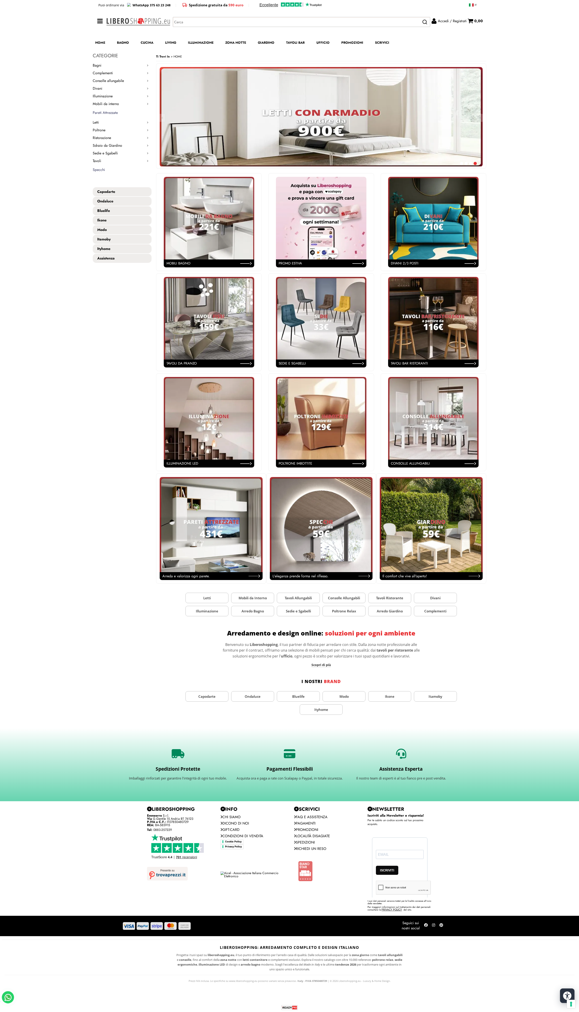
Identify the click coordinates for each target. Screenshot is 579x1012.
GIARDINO (266, 42)
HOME (100, 42)
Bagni (97, 65)
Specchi (99, 169)
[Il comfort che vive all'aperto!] (431, 528)
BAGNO (123, 42)
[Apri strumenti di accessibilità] (567, 995)
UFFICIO (323, 42)
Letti (96, 122)
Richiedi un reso (311, 848)
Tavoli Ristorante (389, 598)
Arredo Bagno (253, 611)
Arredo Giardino (390, 611)
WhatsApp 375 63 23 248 (152, 5)
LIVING (170, 42)
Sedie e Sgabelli (105, 153)
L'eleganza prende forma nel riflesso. (300, 576)
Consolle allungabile (108, 80)
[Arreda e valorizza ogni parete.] (211, 528)
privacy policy (392, 910)
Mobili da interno (106, 103)
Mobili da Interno (253, 598)
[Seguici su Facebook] (425, 926)
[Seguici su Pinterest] (441, 926)
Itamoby (435, 696)
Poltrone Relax (344, 611)
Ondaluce (253, 696)
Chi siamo (231, 817)
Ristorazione (102, 137)
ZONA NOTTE (235, 42)
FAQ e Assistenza (311, 817)
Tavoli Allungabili (298, 598)
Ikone (389, 696)
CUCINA (147, 42)
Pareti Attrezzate (105, 112)
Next (480, 118)
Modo (344, 696)
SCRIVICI (382, 42)
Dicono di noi (235, 823)
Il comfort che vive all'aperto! (404, 576)
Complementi (103, 73)
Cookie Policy (233, 841)
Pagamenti (306, 823)
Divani (97, 88)
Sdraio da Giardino (107, 145)
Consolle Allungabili (344, 598)
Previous (163, 118)
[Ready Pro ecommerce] (289, 1007)
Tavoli (97, 160)
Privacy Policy (233, 846)
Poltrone (99, 130)
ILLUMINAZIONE (201, 42)
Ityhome (321, 709)
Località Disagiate (313, 836)
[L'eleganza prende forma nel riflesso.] (321, 528)
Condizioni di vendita (242, 836)
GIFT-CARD (231, 829)
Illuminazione (103, 96)
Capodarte (207, 696)
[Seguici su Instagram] (433, 926)
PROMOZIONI (352, 42)
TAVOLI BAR (295, 42)
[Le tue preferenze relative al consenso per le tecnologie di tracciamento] (571, 1004)
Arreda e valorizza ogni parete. (186, 576)
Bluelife (298, 696)
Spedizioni (305, 842)
